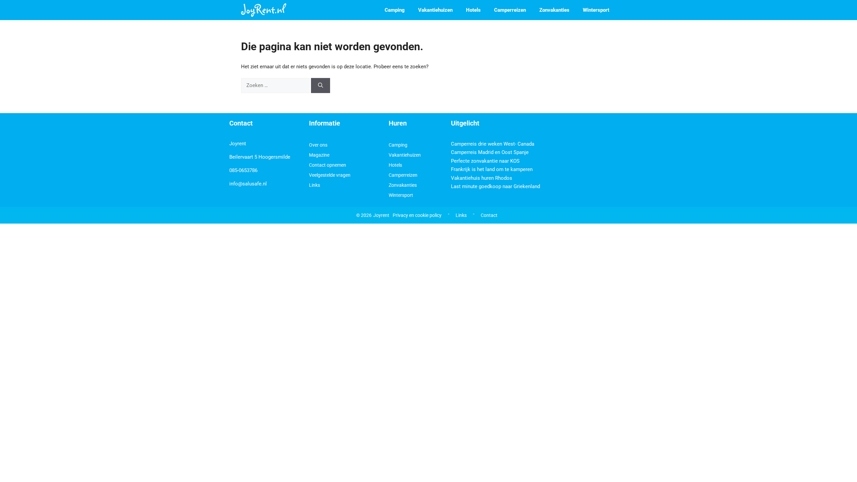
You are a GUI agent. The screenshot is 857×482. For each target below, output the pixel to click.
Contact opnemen (327, 165)
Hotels (473, 10)
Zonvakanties (554, 10)
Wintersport (596, 10)
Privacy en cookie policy (417, 215)
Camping (395, 10)
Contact (489, 215)
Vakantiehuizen (435, 10)
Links (314, 185)
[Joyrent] (263, 10)
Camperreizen (510, 10)
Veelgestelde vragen (329, 175)
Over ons (318, 145)
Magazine (319, 155)
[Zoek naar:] (276, 85)
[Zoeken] (320, 85)
